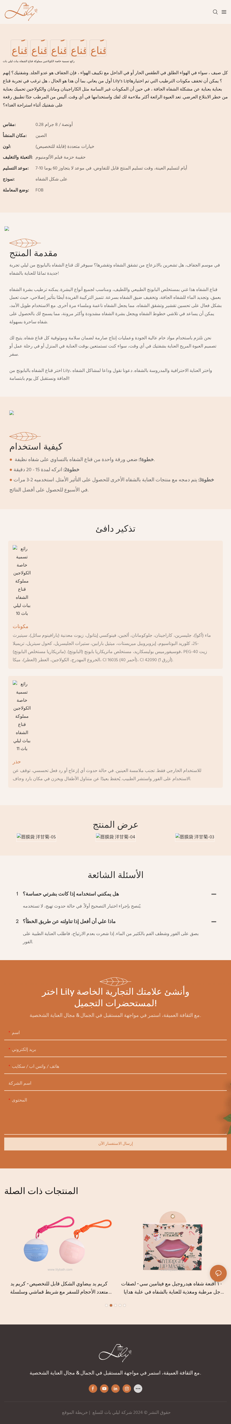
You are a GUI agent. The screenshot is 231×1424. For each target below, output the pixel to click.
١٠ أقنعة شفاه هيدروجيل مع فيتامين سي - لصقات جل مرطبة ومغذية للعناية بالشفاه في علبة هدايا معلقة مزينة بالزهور (172, 1288)
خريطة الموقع (75, 1412)
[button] (106, 1305)
